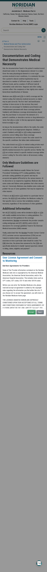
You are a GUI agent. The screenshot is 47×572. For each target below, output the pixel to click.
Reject (40, 312)
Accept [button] (31, 312)
